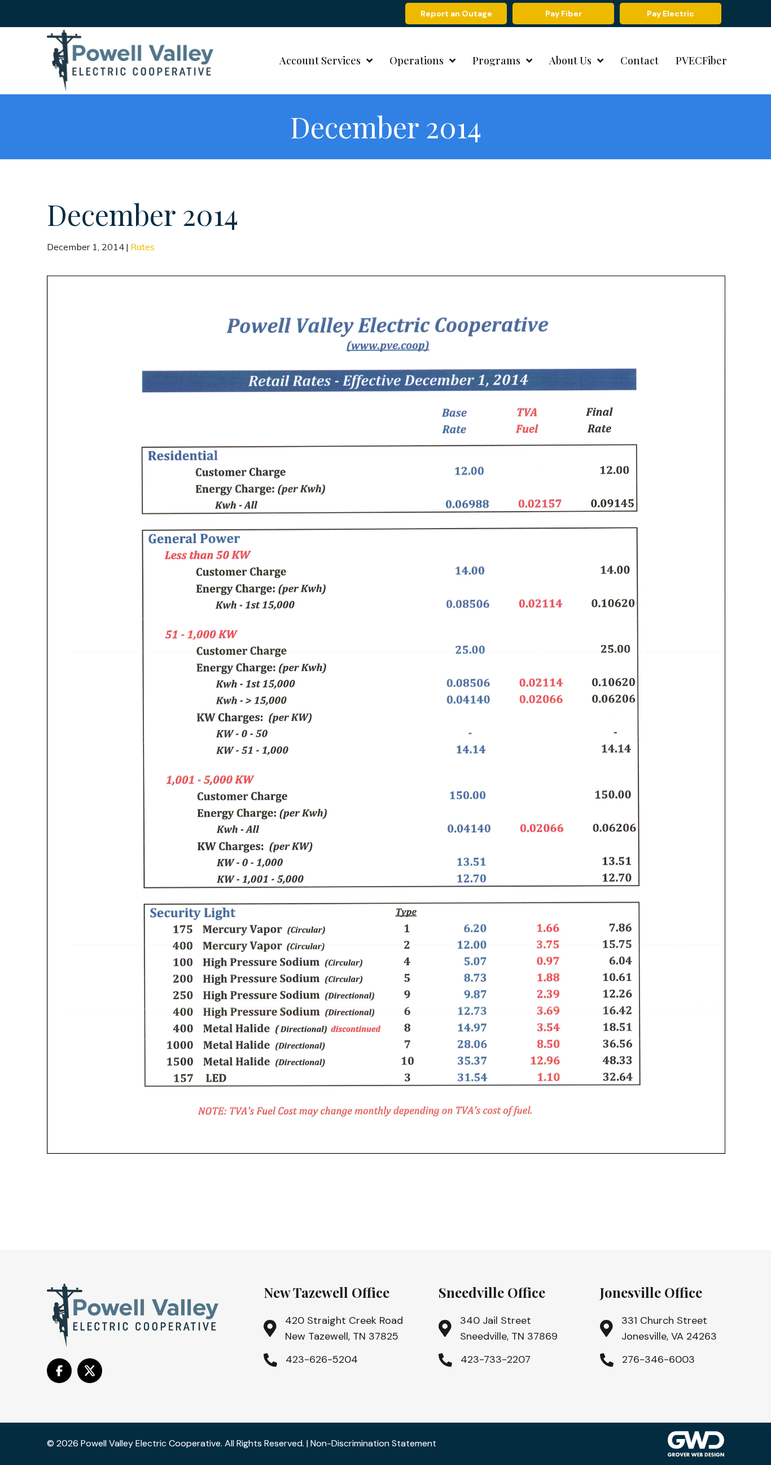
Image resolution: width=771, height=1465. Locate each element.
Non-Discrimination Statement (373, 1443)
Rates (142, 246)
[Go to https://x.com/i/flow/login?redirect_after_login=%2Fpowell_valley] (89, 1370)
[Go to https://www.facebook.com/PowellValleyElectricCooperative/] (59, 1370)
